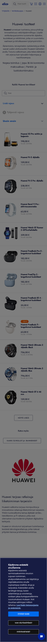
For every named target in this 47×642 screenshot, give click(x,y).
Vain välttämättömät (23, 623)
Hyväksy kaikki (23, 614)
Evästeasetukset (23, 632)
